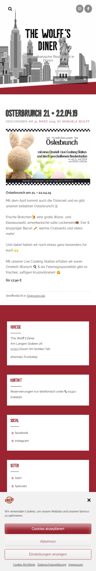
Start (18, 478)
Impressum (76, 564)
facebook (21, 433)
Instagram (22, 440)
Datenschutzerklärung (52, 564)
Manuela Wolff (76, 121)
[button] (89, 500)
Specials (21, 486)
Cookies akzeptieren (48, 529)
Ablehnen (48, 541)
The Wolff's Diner (48, 40)
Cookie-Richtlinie (24, 564)
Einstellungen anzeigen (48, 554)
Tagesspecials (36, 295)
